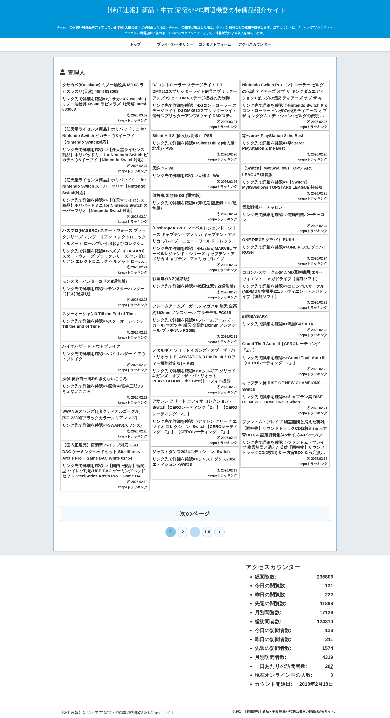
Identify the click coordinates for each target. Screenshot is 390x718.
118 (207, 532)
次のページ (195, 513)
